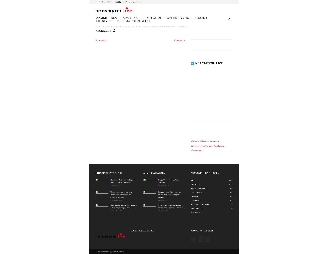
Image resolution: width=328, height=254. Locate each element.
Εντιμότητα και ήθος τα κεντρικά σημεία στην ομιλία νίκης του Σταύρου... (170, 194)
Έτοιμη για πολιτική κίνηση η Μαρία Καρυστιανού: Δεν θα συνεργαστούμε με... (121, 194)
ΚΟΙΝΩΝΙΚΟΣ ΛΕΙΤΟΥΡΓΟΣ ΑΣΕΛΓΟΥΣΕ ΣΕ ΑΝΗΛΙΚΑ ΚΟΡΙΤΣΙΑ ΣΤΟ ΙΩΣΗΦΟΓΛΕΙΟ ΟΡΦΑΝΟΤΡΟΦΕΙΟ (139, 26)
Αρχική (98, 26)
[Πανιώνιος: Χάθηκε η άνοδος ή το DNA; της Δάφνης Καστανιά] (102, 183)
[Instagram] (227, 2)
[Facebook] (224, 2)
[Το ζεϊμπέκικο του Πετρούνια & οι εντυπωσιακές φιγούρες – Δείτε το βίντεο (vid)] (149, 207)
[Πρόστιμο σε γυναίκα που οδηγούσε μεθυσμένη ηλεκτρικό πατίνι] (102, 208)
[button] (229, 19)
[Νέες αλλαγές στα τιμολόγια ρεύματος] (149, 183)
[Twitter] (230, 2)
